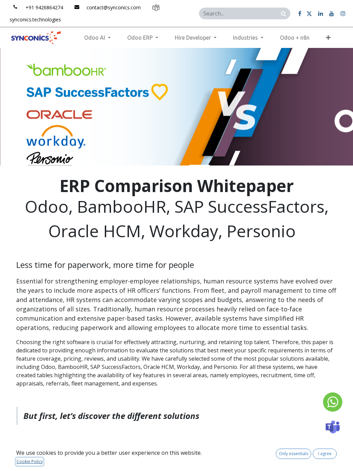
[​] (300, 13)
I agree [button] (325, 454)
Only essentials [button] (293, 454)
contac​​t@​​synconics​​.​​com (114, 7)
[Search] (283, 13)
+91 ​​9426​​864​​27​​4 (44, 7)
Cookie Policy (30, 461)
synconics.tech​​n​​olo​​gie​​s (35, 19)
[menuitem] (295, 37)
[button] (328, 37)
